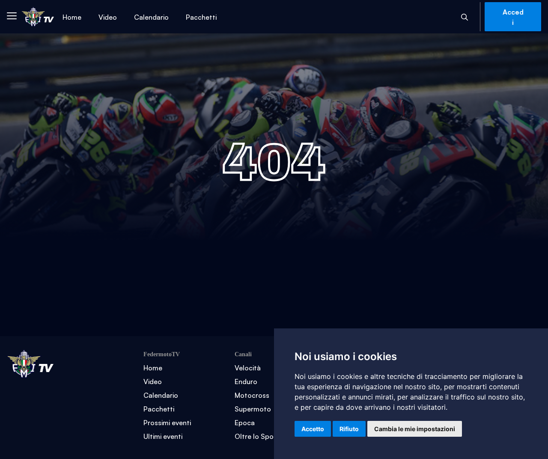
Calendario (151, 16)
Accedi (513, 17)
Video (107, 16)
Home (72, 16)
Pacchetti (201, 16)
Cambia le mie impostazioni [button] (414, 428)
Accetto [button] (312, 428)
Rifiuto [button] (349, 428)
